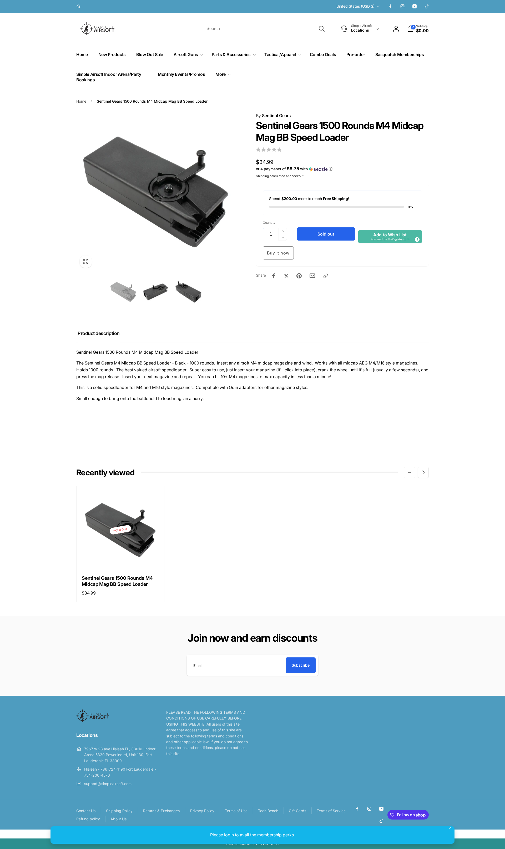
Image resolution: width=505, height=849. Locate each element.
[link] (79, 6)
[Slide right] (423, 472)
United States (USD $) (355, 6)
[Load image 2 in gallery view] (155, 292)
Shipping (262, 176)
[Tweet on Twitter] (286, 275)
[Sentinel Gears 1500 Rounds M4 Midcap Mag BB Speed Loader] (121, 559)
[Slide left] (409, 472)
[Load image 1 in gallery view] (123, 292)
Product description (99, 333)
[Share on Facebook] (273, 275)
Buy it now (278, 253)
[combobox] (265, 28)
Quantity (269, 222)
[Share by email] (312, 275)
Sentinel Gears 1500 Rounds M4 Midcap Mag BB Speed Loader (117, 581)
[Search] (321, 28)
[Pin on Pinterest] (299, 275)
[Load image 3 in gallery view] (188, 292)
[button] (252, 843)
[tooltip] (417, 239)
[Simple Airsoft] (92, 720)
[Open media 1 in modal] (155, 191)
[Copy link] (325, 275)
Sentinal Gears (273, 115)
